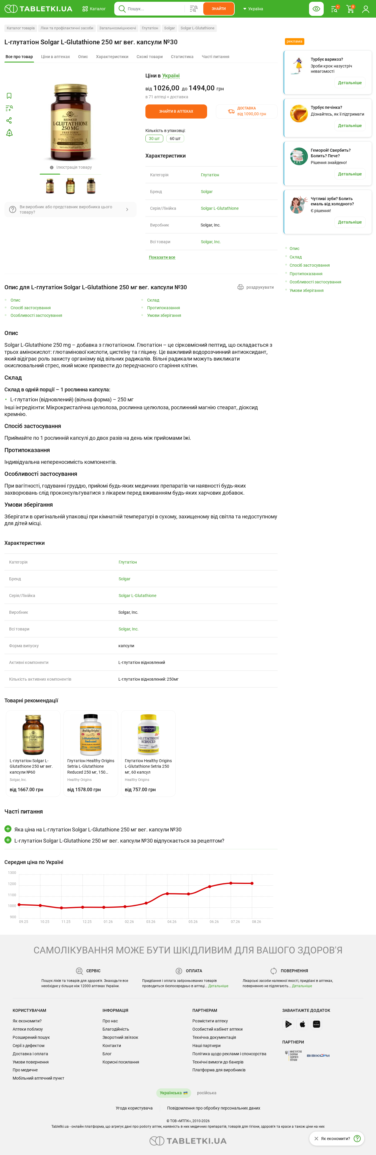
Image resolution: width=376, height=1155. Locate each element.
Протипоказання (163, 307)
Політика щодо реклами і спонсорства (229, 1053)
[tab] (19, 56)
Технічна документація (214, 1037)
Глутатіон (150, 28)
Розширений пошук (31, 1037)
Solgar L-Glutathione (197, 28)
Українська (171, 1092)
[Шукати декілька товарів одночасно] (194, 8)
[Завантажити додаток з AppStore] (302, 1024)
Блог (107, 1053)
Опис (15, 300)
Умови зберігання (164, 315)
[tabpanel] (141, 349)
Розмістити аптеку (210, 1021)
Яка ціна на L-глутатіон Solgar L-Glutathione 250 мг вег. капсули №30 (98, 829)
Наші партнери (206, 1045)
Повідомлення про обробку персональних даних (213, 1108)
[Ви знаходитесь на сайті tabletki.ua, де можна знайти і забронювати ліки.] (38, 8)
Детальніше (218, 986)
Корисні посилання (121, 1062)
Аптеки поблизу (28, 1029)
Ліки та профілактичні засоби (67, 28)
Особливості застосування (36, 315)
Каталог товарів (21, 28)
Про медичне (25, 1070)
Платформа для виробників (219, 1070)
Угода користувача (134, 1108)
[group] (211, 86)
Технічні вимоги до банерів (218, 1062)
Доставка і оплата (30, 1053)
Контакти (112, 1045)
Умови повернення (31, 1062)
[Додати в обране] (9, 96)
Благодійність (116, 1029)
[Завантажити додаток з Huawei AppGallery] (316, 1024)
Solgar (169, 28)
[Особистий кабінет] (366, 9)
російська (206, 1092)
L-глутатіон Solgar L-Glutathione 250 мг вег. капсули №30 (91, 42)
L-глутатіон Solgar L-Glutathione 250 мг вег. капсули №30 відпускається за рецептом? (119, 841)
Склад (153, 300)
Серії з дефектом (28, 1045)
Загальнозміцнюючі (117, 28)
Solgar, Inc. (211, 241)
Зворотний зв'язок (120, 1037)
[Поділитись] (9, 120)
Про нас (110, 1021)
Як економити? (27, 1021)
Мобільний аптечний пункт (38, 1078)
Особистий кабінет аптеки (217, 1029)
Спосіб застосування (31, 307)
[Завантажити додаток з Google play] (288, 1024)
